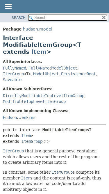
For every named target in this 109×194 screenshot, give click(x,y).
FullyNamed (14, 68)
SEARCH (19, 18)
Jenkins (27, 117)
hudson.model (37, 29)
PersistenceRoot (78, 74)
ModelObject (46, 74)
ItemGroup (13, 74)
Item (39, 51)
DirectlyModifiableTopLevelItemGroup (43, 95)
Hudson (10, 117)
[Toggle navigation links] (8, 7)
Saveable (12, 79)
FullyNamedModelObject (52, 68)
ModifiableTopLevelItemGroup (34, 101)
